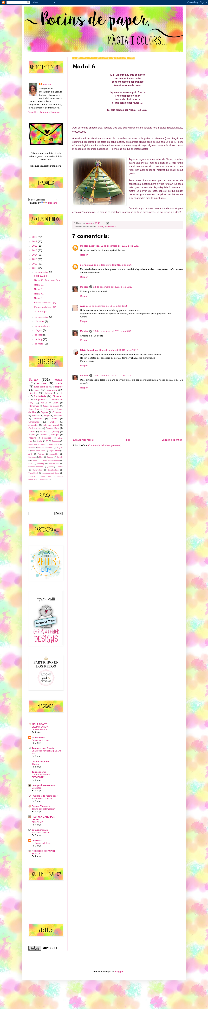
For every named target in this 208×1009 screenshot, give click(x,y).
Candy (54, 419)
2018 (35, 237)
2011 (35, 268)
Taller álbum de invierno (43, 798)
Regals (31, 435)
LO (61, 393)
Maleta (43, 431)
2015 (35, 250)
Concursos (57, 412)
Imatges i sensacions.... (45, 785)
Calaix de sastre (51, 406)
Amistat (41, 454)
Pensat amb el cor (40, 740)
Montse (84, 287)
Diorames (58, 396)
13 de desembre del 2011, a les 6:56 (113, 265)
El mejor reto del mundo (50, 460)
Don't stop (36, 788)
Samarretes (37, 470)
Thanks (35, 764)
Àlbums (41, 383)
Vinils (39, 441)
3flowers (38, 419)
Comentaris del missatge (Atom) (104, 445)
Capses (44, 412)
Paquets (32, 438)
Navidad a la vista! (40, 832)
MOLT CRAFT (39, 724)
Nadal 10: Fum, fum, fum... (48, 280)
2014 (35, 254)
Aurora (84, 306)
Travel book (33, 473)
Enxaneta (56, 441)
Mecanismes (54, 464)
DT (47, 441)
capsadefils (38, 737)
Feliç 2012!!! (40, 275)
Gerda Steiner (35, 409)
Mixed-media (54, 444)
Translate (52, 202)
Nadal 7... (39, 293)
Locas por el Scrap (36, 444)
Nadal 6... (39, 298)
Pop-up (43, 403)
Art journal (39, 399)
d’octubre (40, 321)
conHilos (37, 840)
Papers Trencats (41, 806)
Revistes (36, 416)
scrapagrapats (40, 830)
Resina (60, 467)
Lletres (31, 431)
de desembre (42, 272)
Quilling (55, 431)
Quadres (50, 467)
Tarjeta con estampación (43, 809)
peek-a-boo (46, 476)
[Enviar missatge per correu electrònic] (107, 223)
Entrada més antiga (172, 439)
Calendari (52, 390)
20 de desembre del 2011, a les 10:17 (118, 350)
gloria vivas (86, 265)
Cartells (60, 457)
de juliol (39, 334)
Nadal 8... (39, 289)
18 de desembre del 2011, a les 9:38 (112, 331)
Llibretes (32, 393)
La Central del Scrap (41, 843)
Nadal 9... (39, 284)
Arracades (33, 425)
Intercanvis (33, 406)
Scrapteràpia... (41, 311)
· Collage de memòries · (45, 795)
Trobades (58, 416)
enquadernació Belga (50, 473)
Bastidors (32, 457)
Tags (36, 390)
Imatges (55, 435)
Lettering (40, 464)
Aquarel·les (54, 454)
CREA (55, 403)
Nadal (100, 226)
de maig (39, 343)
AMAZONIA (37, 822)
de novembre (42, 317)
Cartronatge (33, 422)
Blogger (119, 971)
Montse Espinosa (89, 245)
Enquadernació (42, 386)
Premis (49, 409)
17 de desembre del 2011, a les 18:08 (108, 306)
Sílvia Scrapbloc (89, 350)
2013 (35, 259)
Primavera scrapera (45, 448)
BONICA (36, 853)
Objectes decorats (35, 467)
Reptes (59, 386)
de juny (39, 339)
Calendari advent (51, 425)
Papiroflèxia (110, 226)
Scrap (33, 379)
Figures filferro (52, 428)
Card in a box (34, 428)
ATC (30, 454)
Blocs (41, 457)
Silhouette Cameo (38, 451)
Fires (30, 464)
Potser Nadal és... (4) (45, 307)
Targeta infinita (54, 451)
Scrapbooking (53, 470)
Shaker (53, 422)
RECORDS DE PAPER (43, 851)
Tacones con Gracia (43, 748)
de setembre (41, 326)
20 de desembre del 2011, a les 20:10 (112, 375)
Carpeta (50, 457)
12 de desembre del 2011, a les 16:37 (119, 245)
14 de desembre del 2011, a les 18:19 (112, 287)
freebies (31, 476)
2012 (35, 263)
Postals (58, 379)
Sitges (47, 416)
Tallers (48, 393)
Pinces (31, 448)
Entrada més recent (83, 439)
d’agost (39, 330)
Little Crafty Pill (40, 761)
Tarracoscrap (39, 772)
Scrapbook (47, 438)
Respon (84, 254)
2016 (35, 245)
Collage (34, 460)
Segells (60, 448)
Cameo (43, 435)
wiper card (44, 479)
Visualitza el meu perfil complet (44, 112)
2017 (35, 241)
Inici (128, 439)
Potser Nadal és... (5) (45, 302)
